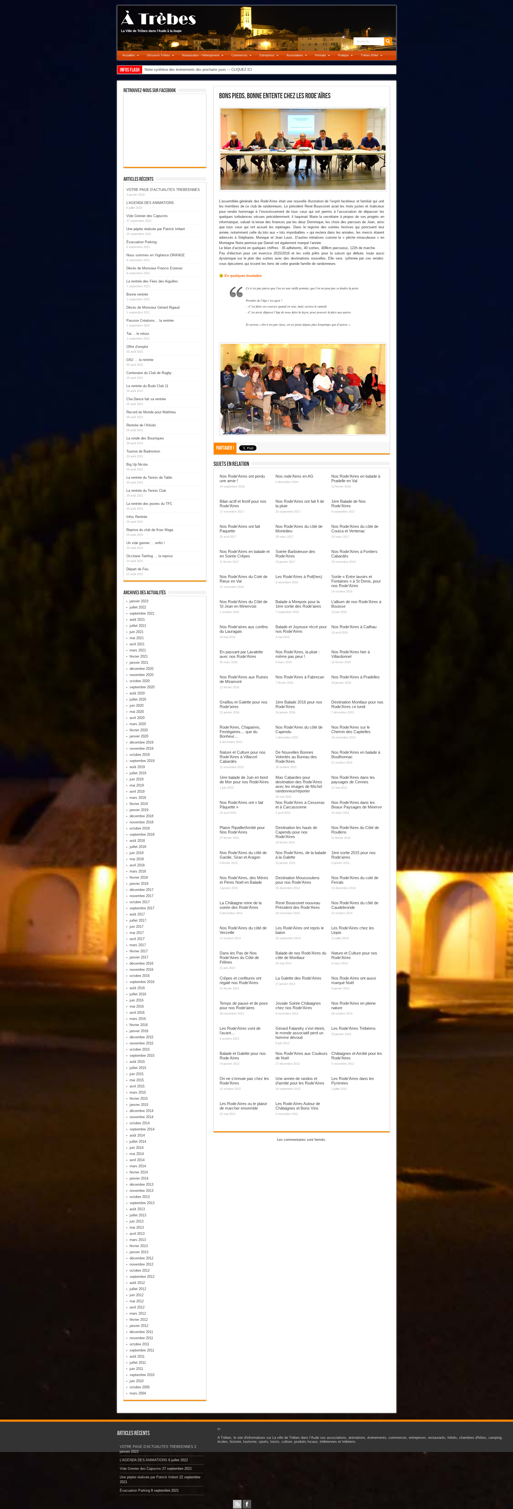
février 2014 (139, 1172)
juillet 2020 (138, 699)
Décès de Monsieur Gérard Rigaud (153, 307)
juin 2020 (136, 706)
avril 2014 (137, 1160)
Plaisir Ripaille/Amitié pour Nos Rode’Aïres (242, 829)
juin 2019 (136, 779)
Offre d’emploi (137, 347)
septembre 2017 (142, 908)
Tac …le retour (137, 334)
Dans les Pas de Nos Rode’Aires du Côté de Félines (239, 957)
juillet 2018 (138, 847)
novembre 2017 (141, 896)
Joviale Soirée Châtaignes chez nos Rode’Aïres (298, 1005)
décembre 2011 (141, 1332)
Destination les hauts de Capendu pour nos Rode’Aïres (296, 832)
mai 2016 (137, 1006)
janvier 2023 (139, 601)
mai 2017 (137, 933)
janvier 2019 (139, 810)
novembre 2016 (141, 970)
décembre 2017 (141, 890)
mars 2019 (138, 798)
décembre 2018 (141, 816)
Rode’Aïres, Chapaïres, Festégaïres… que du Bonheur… (240, 731)
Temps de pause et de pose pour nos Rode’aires (244, 1005)
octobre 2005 (140, 1387)
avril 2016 (137, 1013)
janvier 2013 (139, 1252)
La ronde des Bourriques (145, 438)
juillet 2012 (138, 1289)
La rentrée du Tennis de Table (149, 478)
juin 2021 (136, 632)
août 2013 (137, 1209)
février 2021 (139, 656)
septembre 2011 (142, 1350)
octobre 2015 (140, 1049)
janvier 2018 (139, 884)
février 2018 (139, 877)
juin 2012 (136, 1295)
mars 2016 (138, 1019)
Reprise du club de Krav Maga (149, 530)
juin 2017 (136, 927)
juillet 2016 (138, 994)
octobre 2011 (139, 1344)
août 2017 (137, 914)
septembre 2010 (142, 1375)
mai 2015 (137, 1080)
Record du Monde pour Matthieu (151, 412)
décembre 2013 (141, 1184)
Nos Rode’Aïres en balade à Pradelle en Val (355, 478)
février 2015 (139, 1099)
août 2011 (137, 1356)
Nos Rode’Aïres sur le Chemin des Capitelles (351, 729)
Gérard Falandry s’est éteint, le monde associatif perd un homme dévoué (300, 1033)
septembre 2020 (142, 687)
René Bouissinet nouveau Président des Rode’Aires (297, 905)
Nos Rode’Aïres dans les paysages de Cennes (353, 779)
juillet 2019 (138, 773)
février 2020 (139, 730)
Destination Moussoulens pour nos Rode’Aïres (297, 880)
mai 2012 (137, 1301)
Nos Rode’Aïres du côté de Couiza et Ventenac (354, 528)
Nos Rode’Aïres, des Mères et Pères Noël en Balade (244, 880)
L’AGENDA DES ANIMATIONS (150, 203)
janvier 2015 (139, 1105)
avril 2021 (137, 644)
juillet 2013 (138, 1215)
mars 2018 (138, 871)
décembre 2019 (141, 742)
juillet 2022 (138, 607)
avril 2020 (137, 718)
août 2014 (137, 1135)
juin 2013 (136, 1221)
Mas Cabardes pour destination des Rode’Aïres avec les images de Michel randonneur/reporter (298, 784)
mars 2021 (138, 650)
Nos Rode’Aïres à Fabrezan (299, 677)
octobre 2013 (140, 1197)
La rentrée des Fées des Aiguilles (152, 281)
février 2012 (139, 1320)
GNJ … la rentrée (139, 360)
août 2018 (137, 841)
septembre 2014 (142, 1129)
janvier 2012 (139, 1326)
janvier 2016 (139, 1031)
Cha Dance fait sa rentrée (146, 399)
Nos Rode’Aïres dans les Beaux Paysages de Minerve (356, 804)
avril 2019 (137, 791)
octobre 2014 (140, 1123)
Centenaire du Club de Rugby (149, 373)
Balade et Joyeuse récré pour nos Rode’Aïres (301, 629)
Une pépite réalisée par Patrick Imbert (155, 229)
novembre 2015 (141, 1043)
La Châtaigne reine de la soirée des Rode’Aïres (241, 905)
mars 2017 (138, 945)
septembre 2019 (142, 761)
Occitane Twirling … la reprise (149, 556)
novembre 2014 (141, 1117)
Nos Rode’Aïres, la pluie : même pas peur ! (297, 654)
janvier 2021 (139, 663)
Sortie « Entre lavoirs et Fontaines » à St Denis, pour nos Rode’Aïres (356, 581)
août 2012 (137, 1283)
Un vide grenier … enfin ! (145, 543)
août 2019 (137, 767)
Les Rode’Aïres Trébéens (353, 1028)
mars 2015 (138, 1092)
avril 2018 (137, 865)
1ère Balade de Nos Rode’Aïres (348, 503)
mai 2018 (137, 859)
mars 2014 (138, 1166)
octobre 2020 (140, 681)
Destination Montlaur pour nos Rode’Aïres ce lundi (357, 704)
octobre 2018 (140, 828)
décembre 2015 (141, 1037)
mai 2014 (137, 1154)
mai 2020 (137, 712)
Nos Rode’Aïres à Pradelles (355, 677)
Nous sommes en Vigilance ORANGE (155, 255)
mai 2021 (137, 638)
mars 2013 (138, 1240)
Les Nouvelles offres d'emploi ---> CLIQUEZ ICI (181, 70)
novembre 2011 (141, 1338)
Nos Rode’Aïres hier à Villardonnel (350, 654)
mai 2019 (137, 785)
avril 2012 (137, 1307)
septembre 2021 (142, 613)
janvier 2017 (139, 957)
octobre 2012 (140, 1270)
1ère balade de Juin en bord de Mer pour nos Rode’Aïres (244, 779)
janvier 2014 (139, 1178)
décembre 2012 (141, 1258)
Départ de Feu (137, 569)
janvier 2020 (139, 736)
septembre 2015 (142, 1056)
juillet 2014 (138, 1141)
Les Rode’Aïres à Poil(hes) (298, 576)
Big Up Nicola (136, 464)
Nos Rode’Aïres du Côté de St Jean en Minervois (243, 603)
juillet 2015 (138, 1068)
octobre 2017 (140, 902)
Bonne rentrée (137, 294)
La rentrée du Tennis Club (146, 491)
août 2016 (137, 988)
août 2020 (137, 693)
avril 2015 (137, 1086)
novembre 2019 (141, 748)
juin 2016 (136, 1000)
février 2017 (139, 951)
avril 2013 (137, 1234)
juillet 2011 (138, 1363)
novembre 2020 (141, 675)
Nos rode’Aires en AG (294, 476)
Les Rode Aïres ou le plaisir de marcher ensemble (243, 1105)
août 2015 (137, 1062)
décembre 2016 (141, 963)
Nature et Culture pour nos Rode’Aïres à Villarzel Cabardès (243, 757)
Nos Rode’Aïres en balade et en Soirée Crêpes (245, 553)
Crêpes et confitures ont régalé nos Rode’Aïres (240, 980)
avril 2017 (137, 939)
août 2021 (137, 620)
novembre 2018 (141, 822)
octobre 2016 (140, 976)
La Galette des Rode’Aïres (298, 978)
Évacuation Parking (141, 242)
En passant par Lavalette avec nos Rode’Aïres (241, 654)
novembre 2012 (141, 1264)
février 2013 (139, 1246)
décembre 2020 (141, 669)
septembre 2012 (142, 1277)
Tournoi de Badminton (143, 451)
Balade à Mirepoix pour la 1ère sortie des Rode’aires (298, 603)
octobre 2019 (140, 755)
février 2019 (139, 804)
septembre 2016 (142, 982)
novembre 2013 (141, 1191)
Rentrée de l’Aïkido (141, 425)
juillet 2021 (138, 626)
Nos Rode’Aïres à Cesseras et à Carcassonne (300, 804)
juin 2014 (136, 1148)
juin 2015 (136, 1074)
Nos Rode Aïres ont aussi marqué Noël (353, 980)
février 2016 (139, 1025)
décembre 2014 (141, 1111)
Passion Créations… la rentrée (150, 321)
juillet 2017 (138, 920)
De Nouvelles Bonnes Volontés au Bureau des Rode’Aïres (296, 757)
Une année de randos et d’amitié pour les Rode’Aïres (299, 1080)
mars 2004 (138, 1393)
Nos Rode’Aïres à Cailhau (353, 626)
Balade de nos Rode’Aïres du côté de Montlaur (300, 955)
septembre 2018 (142, 834)
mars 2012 (138, 1313)
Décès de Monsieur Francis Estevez (154, 268)
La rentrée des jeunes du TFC (149, 504)
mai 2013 (137, 1227)
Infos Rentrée (136, 517)
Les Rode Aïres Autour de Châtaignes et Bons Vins (297, 1105)
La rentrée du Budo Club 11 (147, 386)
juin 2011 (136, 1369)
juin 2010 (136, 1381)
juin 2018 (136, 853)
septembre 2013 (142, 1203)
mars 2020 (138, 724)
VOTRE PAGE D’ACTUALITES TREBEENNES (163, 190)
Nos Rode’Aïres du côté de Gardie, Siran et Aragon (243, 854)
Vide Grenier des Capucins (147, 216)
